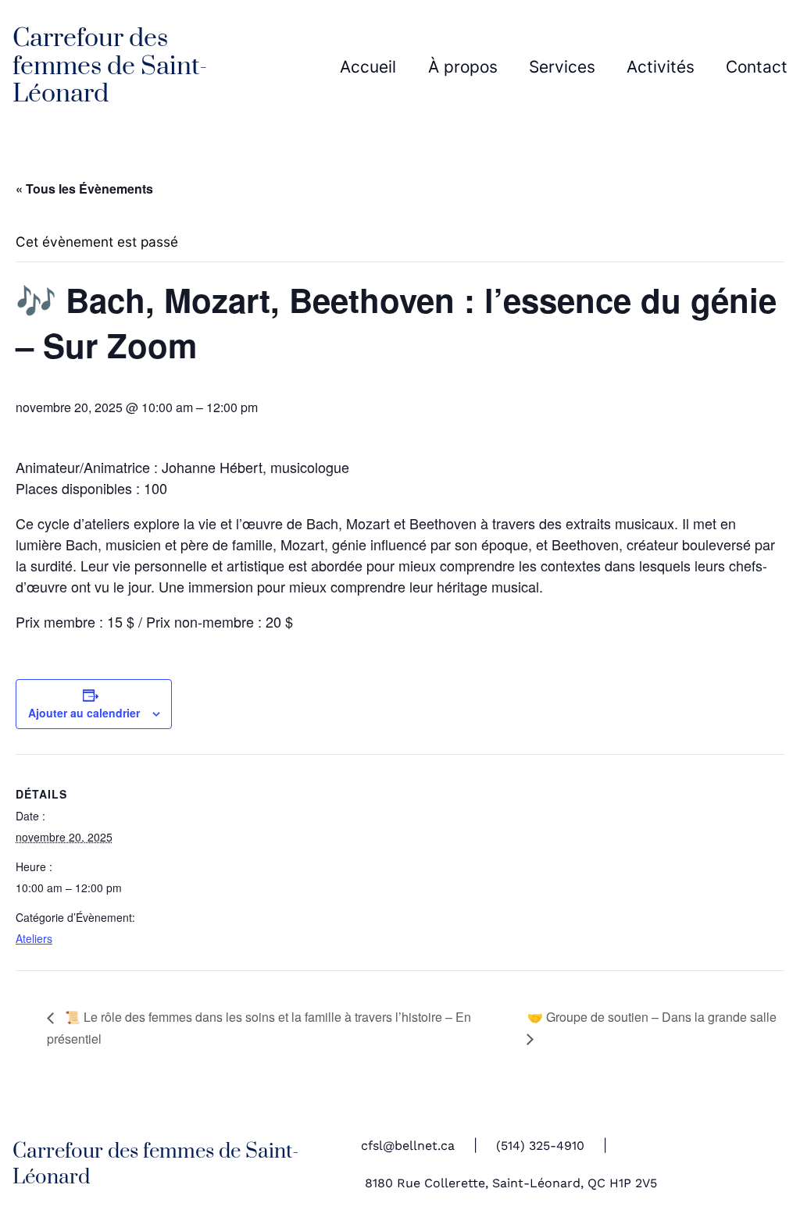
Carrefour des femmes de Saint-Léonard (109, 66)
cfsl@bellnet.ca (408, 1146)
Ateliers (34, 938)
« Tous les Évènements (84, 188)
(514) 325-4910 (540, 1146)
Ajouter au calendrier (84, 712)
